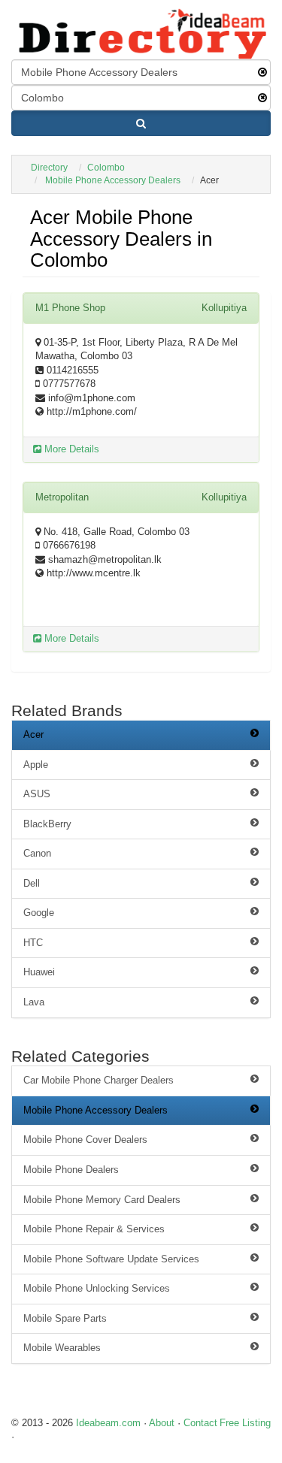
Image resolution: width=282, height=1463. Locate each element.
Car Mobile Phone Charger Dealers (98, 1080)
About (161, 1422)
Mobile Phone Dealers (71, 1169)
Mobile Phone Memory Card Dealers (101, 1199)
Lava (33, 1002)
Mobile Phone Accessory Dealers (112, 180)
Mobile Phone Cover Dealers (85, 1139)
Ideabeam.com (108, 1422)
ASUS (36, 794)
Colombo (106, 167)
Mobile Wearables (62, 1347)
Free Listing (245, 1422)
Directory (49, 167)
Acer (33, 734)
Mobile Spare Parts (65, 1318)
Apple (35, 764)
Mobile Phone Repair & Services (94, 1229)
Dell (31, 883)
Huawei (39, 972)
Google (38, 912)
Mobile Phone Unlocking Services (96, 1288)
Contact (200, 1422)
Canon (37, 853)
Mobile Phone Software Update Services (111, 1259)
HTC (33, 942)
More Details (70, 449)
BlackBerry (47, 824)
